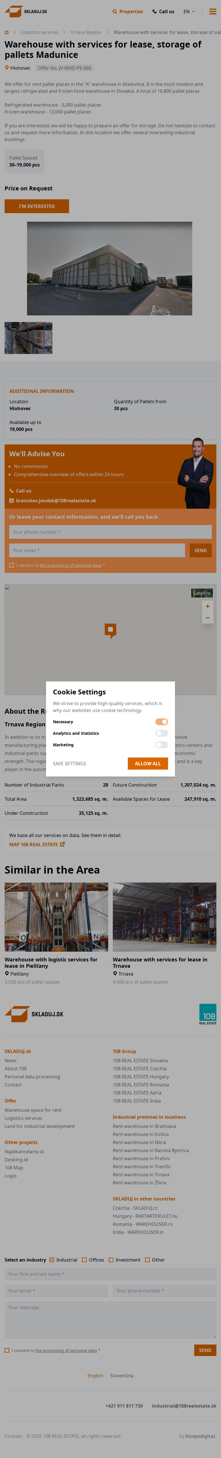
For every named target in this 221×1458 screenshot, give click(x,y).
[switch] (161, 721)
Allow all (148, 763)
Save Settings (69, 763)
